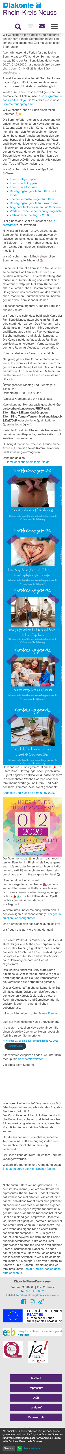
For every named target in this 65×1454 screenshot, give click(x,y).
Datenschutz (36, 1417)
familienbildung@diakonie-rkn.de (28, 461)
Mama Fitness (48, 1013)
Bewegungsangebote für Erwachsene (34, 203)
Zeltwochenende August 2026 (29, 215)
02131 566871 (35, 1291)
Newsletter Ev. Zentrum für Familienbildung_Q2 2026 (30, 1041)
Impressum (36, 1388)
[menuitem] (18, 26)
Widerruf (36, 1407)
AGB (36, 1397)
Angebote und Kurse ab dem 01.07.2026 (29, 792)
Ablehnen (9, 1448)
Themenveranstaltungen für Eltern (32, 199)
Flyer (58, 923)
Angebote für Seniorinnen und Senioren (35, 207)
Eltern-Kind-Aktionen (23, 187)
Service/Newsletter (30, 1059)
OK (19, 1448)
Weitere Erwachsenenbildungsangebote (36, 211)
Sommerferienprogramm (18, 104)
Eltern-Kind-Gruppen (23, 183)
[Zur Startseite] (30, 8)
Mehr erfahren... (33, 1448)
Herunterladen (15, 1046)
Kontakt (36, 1378)
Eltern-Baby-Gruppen (24, 179)
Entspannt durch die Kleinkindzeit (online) (29, 1168)
